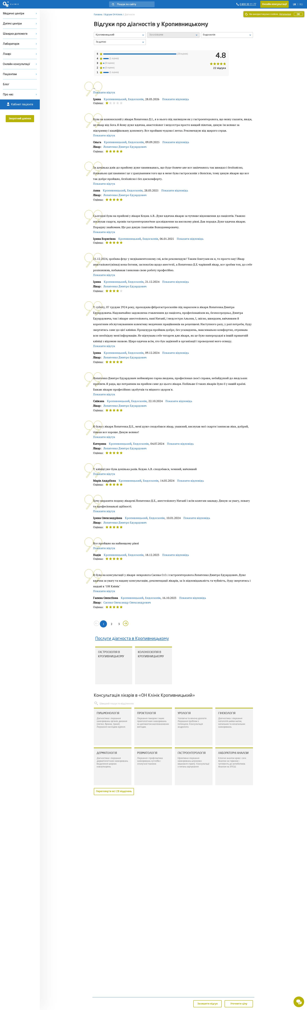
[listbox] (120, 35)
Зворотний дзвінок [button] (20, 118)
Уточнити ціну (238, 1004)
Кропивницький (115, 99)
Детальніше (285, 14)
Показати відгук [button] (104, 92)
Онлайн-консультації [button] (274, 4)
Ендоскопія (136, 99)
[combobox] (227, 35)
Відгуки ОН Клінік (113, 14)
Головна (98, 14)
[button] (132, 4)
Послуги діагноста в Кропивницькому (132, 639)
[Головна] (11, 4)
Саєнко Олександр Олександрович (127, 602)
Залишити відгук (207, 1004)
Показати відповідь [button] (175, 99)
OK (298, 14)
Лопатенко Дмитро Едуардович (125, 147)
